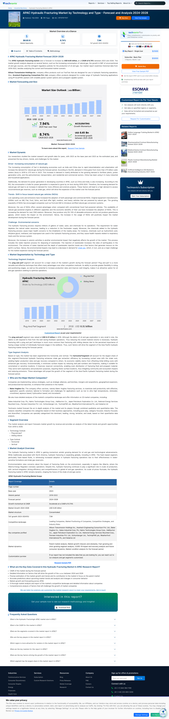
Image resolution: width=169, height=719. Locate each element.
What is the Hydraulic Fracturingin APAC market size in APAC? (33, 619)
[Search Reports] (136, 3)
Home (10, 8)
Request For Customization (140, 119)
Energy (10, 687)
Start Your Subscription (140, 196)
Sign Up (139, 678)
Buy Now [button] (125, 18)
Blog (61, 677)
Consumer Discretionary (16, 680)
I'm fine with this (158, 715)
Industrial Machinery (20, 8)
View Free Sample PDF (140, 71)
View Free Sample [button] (141, 18)
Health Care (12, 694)
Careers (88, 684)
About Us (89, 677)
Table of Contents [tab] (35, 51)
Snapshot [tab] (17, 51)
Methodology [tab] (55, 51)
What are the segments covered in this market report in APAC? (33, 631)
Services (101, 3)
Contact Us (90, 687)
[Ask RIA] (163, 713)
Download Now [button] (64, 607)
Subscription (38, 677)
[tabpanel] (63, 323)
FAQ (87, 680)
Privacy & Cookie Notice (24, 711)
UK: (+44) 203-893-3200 (123, 692)
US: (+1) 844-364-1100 (122, 688)
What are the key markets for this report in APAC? (28, 649)
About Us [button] (126, 3)
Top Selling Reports (114, 3)
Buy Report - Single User (134, 51)
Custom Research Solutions (44, 680)
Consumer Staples (14, 684)
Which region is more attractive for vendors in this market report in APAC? (37, 643)
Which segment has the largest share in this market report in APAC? (35, 661)
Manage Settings (141, 715)
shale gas (81, 248)
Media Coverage (65, 684)
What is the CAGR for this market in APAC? (26, 625)
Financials (11, 690)
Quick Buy (142, 66)
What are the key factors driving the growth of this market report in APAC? (38, 655)
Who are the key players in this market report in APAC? (30, 637)
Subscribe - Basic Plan (133, 57)
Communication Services (17, 677)
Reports (92, 3)
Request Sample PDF (63, 563)
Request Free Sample (76, 148)
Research (63, 687)
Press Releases (65, 680)
